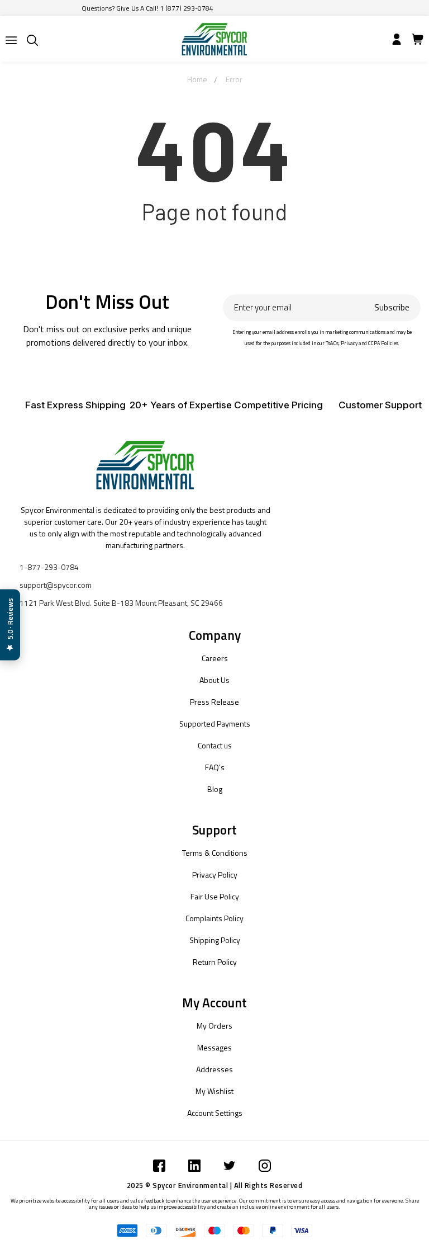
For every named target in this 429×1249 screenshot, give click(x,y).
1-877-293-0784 (49, 567)
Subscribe (391, 307)
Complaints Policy (214, 918)
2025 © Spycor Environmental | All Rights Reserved (215, 1185)
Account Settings (214, 1113)
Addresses (214, 1069)
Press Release (214, 702)
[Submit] (11, 40)
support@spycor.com (56, 585)
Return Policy (215, 962)
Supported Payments (214, 723)
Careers (215, 658)
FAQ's (215, 767)
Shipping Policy (214, 940)
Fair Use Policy (214, 896)
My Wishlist (214, 1091)
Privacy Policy (214, 874)
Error (234, 79)
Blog (214, 789)
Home (197, 79)
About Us (214, 680)
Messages (214, 1047)
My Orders (214, 1025)
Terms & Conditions (214, 853)
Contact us (215, 745)
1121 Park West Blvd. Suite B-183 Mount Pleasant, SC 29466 (121, 603)
